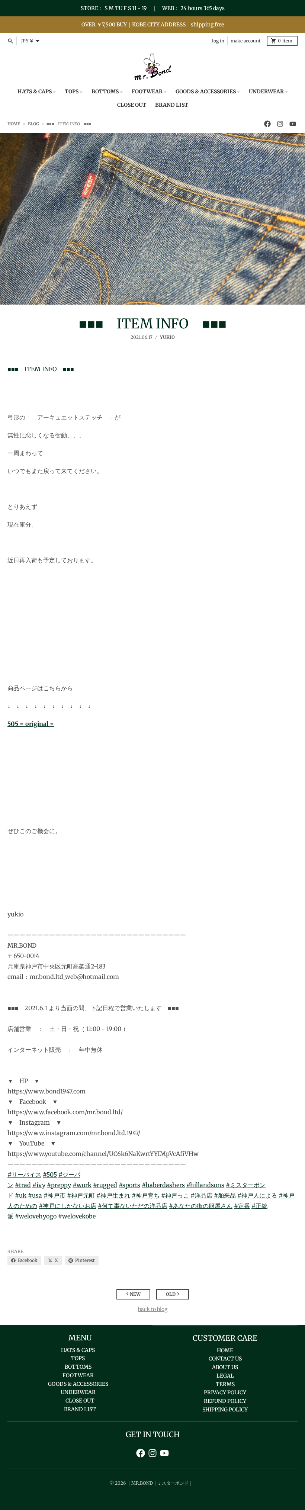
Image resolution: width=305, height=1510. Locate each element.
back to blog (152, 1309)
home (13, 123)
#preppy (59, 1185)
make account (246, 41)
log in (218, 41)
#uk (20, 1195)
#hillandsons (205, 1185)
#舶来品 (225, 1195)
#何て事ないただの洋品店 (132, 1205)
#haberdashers (163, 1185)
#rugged (105, 1185)
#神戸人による (257, 1195)
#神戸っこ (175, 1195)
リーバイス (26, 1174)
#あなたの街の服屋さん (200, 1205)
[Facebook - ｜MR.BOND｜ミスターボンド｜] (267, 124)
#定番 (242, 1205)
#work (82, 1185)
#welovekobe (77, 1216)
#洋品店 (201, 1195)
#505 (50, 1174)
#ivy (38, 1185)
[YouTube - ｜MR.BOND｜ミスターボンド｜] (293, 124)
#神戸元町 (81, 1195)
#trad (23, 1185)
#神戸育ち (146, 1195)
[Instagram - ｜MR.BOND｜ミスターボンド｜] (280, 124)
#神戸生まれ (113, 1195)
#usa (35, 1195)
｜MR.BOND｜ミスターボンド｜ (160, 1483)
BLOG (33, 123)
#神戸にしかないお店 (67, 1205)
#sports (129, 1185)
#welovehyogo (36, 1216)
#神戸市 (54, 1195)
